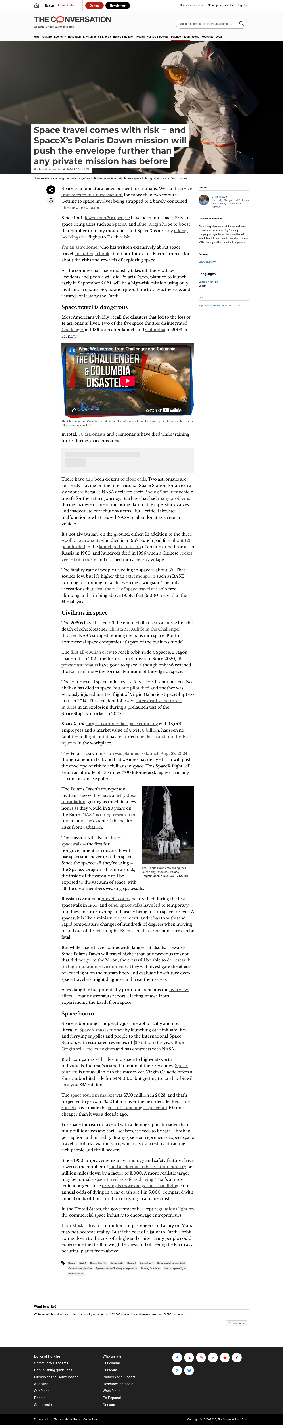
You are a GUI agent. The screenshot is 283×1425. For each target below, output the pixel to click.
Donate (94, 5)
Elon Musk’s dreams (81, 1225)
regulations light (170, 1209)
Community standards (51, 1363)
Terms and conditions (67, 1419)
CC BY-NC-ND (179, 876)
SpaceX (119, 224)
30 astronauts (92, 434)
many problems (174, 498)
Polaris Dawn (76, 1273)
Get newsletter (45, 1404)
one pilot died (135, 688)
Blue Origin (149, 224)
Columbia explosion (80, 1268)
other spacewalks (125, 905)
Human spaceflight (175, 1268)
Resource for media (118, 1383)
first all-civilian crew (91, 652)
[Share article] (50, 189)
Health (140, 36)
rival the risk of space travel (122, 589)
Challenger (72, 329)
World (195, 36)
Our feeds (41, 1390)
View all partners (207, 261)
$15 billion (143, 1042)
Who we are (112, 1356)
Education (74, 36)
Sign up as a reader (220, 5)
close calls (136, 479)
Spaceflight (146, 1263)
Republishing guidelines (53, 1369)
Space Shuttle (98, 1263)
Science (180, 36)
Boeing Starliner (161, 492)
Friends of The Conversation (56, 1376)
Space (71, 1263)
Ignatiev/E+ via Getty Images (168, 178)
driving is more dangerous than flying (140, 1185)
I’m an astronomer (80, 247)
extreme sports (140, 576)
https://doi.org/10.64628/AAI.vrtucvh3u (219, 305)
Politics (157, 36)
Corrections (90, 1419)
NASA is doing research (106, 814)
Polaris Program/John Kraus (161, 874)
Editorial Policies (47, 1356)
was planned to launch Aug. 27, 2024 (151, 753)
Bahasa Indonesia (208, 281)
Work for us (111, 1390)
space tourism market (92, 1095)
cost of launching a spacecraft (137, 1107)
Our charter (111, 1363)
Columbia (155, 329)
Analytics (41, 1383)
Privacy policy (42, 1419)
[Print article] (50, 200)
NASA (82, 1263)
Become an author (191, 5)
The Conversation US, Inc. (233, 1419)
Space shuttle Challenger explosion (116, 1268)
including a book (92, 253)
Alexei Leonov (115, 899)
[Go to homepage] (36, 5)
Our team (110, 1369)
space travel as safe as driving (124, 1179)
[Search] (241, 24)
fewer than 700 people (107, 218)
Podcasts (207, 36)
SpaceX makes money (101, 1030)
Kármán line (81, 671)
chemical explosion (81, 207)
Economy (60, 36)
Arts (43, 36)
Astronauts (116, 1263)
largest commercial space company (122, 723)
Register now (236, 1323)
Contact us (111, 1404)
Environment (97, 36)
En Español (112, 1397)
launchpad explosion (120, 546)
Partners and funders (119, 1376)
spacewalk (71, 844)
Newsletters (118, 5)
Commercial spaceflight (171, 1263)
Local (219, 36)
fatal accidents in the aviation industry (147, 1166)
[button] (168, 825)
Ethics (123, 36)
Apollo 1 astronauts (80, 540)
